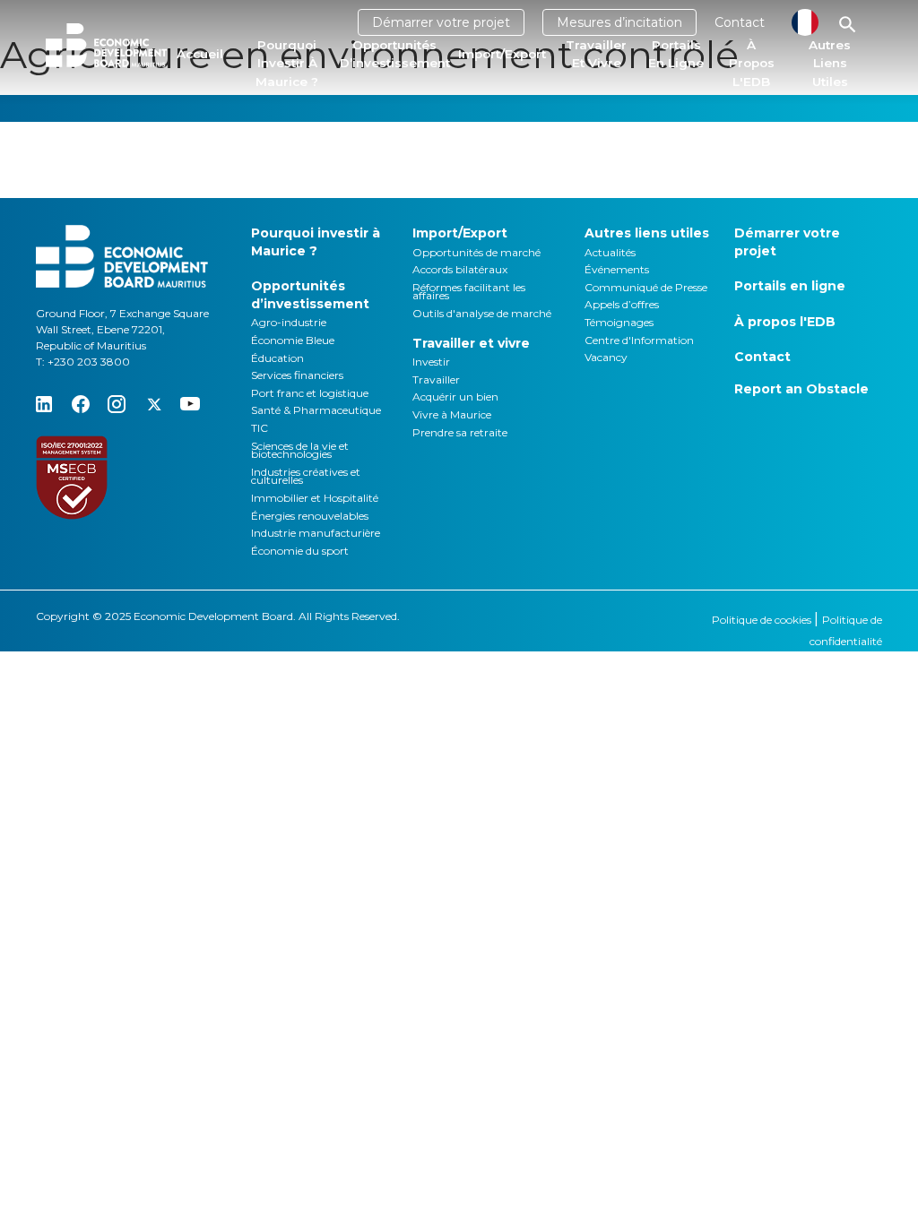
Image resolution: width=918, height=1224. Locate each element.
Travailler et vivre (596, 54)
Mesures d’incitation (619, 22)
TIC (259, 428)
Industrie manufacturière (315, 532)
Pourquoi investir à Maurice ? (286, 63)
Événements (617, 269)
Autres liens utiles (830, 63)
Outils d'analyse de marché (481, 313)
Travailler (436, 379)
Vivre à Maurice (451, 414)
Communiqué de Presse (646, 287)
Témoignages (619, 322)
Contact (739, 22)
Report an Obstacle (801, 389)
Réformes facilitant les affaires (468, 291)
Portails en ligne (676, 54)
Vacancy (606, 357)
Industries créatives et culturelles (305, 476)
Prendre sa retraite (459, 432)
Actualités (610, 252)
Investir (431, 361)
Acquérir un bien (455, 396)
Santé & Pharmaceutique (316, 410)
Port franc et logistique (309, 393)
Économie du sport (300, 550)
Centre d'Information (639, 340)
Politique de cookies (763, 619)
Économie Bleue (292, 340)
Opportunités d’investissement (394, 54)
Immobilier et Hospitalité (314, 497)
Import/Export (502, 54)
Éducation (277, 358)
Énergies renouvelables (309, 515)
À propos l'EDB (752, 63)
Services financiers (297, 375)
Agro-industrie (288, 322)
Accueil (200, 54)
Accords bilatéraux (459, 269)
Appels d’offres (622, 304)
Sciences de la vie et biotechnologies (300, 450)
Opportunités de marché (476, 252)
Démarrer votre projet (441, 22)
